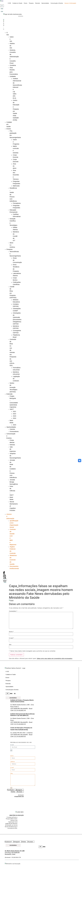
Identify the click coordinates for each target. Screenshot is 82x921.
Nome (11, 631)
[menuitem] (9, 3)
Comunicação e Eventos (12, 689)
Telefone (12, 761)
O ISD (7, 671)
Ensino (7, 677)
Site (10, 644)
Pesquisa (8, 680)
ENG (2, 8)
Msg (11, 773)
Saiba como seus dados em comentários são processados (54, 658)
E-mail (11, 638)
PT (2, 6)
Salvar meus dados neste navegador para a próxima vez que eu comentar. (33, 651)
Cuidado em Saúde (11, 674)
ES (15, 693)
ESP (2, 11)
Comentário (13, 611)
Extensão (8, 683)
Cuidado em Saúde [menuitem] (17, 3)
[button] (20, 16)
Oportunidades (9, 686)
